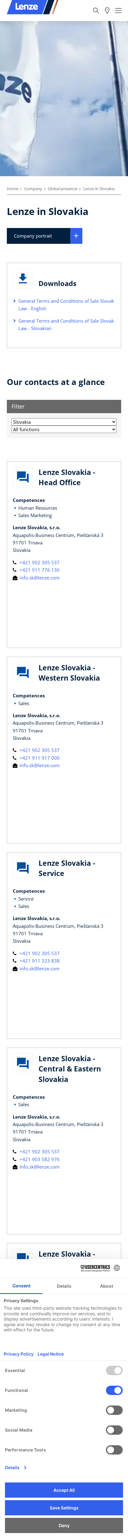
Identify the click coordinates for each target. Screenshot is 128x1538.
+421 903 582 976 (39, 1159)
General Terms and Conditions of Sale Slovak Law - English (66, 304)
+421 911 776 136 (39, 570)
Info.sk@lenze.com (39, 765)
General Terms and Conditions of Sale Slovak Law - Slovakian (66, 324)
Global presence (62, 188)
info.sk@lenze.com (39, 578)
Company (33, 188)
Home (12, 188)
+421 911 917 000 (39, 758)
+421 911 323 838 (39, 961)
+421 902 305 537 (39, 562)
